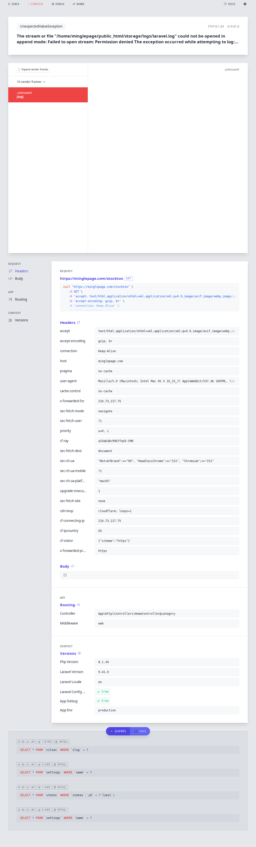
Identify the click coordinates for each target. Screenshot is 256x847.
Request (14, 264)
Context (14, 313)
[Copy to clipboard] (234, 287)
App (11, 292)
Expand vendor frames (35, 69)
